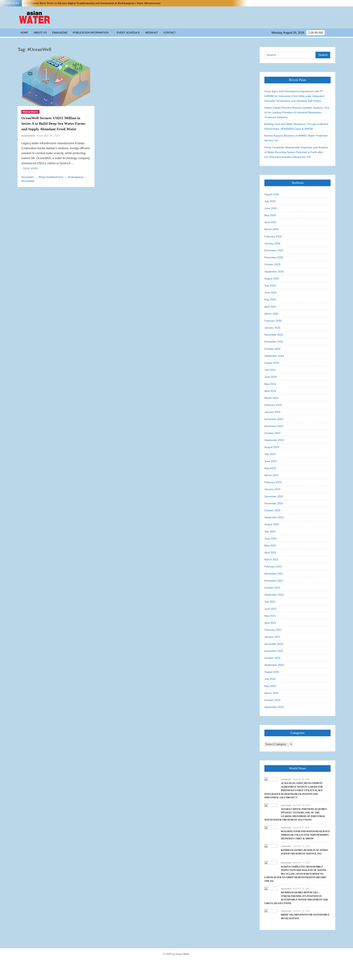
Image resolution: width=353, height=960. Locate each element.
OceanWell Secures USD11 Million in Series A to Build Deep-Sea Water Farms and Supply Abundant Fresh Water (53, 123)
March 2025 (271, 313)
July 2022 (270, 531)
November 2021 (273, 580)
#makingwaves (76, 177)
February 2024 (273, 404)
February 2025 (273, 320)
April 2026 (270, 222)
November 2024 (273, 341)
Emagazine (59, 32)
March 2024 (271, 397)
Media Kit (151, 32)
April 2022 (270, 552)
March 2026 (271, 229)
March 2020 (271, 693)
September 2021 (274, 594)
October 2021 (272, 587)
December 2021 (273, 573)
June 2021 (270, 608)
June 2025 (270, 292)
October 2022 (272, 510)
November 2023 (273, 426)
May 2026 (270, 215)
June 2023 (270, 461)
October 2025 (272, 264)
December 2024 (273, 334)
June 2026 (270, 208)
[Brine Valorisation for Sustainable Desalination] (270, 915)
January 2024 (272, 411)
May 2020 (270, 686)
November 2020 (273, 650)
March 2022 (271, 559)
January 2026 (272, 243)
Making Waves (30, 112)
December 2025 (273, 250)
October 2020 (272, 657)
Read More (30, 168)
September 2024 (274, 355)
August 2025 (271, 278)
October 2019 (272, 700)
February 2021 (273, 629)
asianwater (28, 135)
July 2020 (270, 678)
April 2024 (270, 390)
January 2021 (272, 636)
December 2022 (273, 496)
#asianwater (27, 177)
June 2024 (270, 376)
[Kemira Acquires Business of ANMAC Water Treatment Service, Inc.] (270, 850)
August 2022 (271, 524)
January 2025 (272, 327)
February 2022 (273, 566)
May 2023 (270, 468)
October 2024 (272, 348)
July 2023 (270, 454)
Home (24, 32)
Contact (169, 32)
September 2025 (274, 271)
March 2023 (271, 475)
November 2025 (273, 257)
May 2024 (270, 383)
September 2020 (274, 664)
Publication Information (90, 32)
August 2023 (271, 447)
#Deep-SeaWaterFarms (51, 177)
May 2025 (270, 299)
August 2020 (271, 671)
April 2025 (270, 306)
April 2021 (270, 622)
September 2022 (274, 517)
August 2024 (271, 362)
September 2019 (274, 707)
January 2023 (272, 489)
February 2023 (273, 482)
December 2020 (273, 643)
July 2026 (270, 201)
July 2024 (270, 369)
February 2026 (273, 236)
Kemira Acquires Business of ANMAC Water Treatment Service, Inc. (295, 138)
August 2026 (271, 194)
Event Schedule (128, 32)
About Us (40, 32)
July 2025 (270, 285)
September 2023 (274, 440)
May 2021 (270, 615)
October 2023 (272, 433)
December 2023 (273, 419)
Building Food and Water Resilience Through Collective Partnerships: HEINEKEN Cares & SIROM (296, 126)
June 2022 (270, 538)
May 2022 (270, 545)
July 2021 (270, 601)
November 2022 (273, 503)
